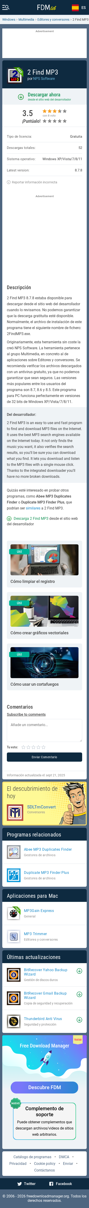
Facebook (64, 1184)
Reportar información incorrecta (34, 182)
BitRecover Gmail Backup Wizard (45, 995)
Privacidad (17, 1163)
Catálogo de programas (32, 1157)
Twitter (30, 1184)
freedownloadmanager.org (47, 1196)
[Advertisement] (44, 43)
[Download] (79, 971)
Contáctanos (44, 1170)
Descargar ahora (44, 95)
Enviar (68, 1163)
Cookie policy (44, 1163)
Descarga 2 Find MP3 (31, 518)
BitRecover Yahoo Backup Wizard (45, 972)
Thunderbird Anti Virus (43, 1019)
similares (33, 508)
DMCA (64, 1157)
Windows (8, 19)
